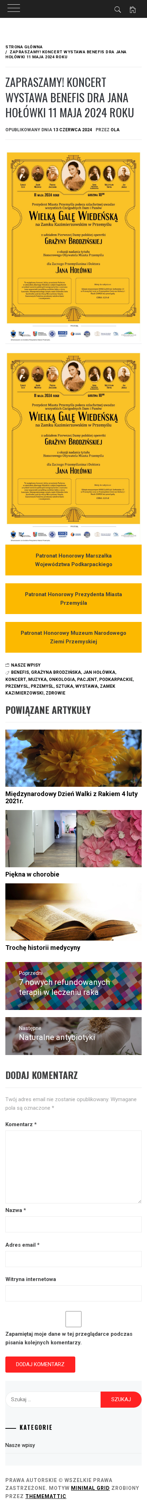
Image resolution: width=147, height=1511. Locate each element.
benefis (20, 672)
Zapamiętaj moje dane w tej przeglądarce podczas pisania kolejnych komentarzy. (68, 1338)
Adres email (22, 1245)
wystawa (86, 686)
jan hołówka (99, 672)
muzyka (37, 679)
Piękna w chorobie (32, 874)
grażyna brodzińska (56, 672)
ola (115, 129)
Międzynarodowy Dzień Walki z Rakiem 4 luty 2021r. (71, 797)
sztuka (64, 686)
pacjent (87, 679)
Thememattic (45, 1496)
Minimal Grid (90, 1488)
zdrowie (55, 693)
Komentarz (21, 1124)
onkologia (62, 679)
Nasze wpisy (26, 665)
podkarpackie (116, 679)
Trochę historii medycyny (42, 947)
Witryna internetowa (30, 1279)
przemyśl (42, 686)
